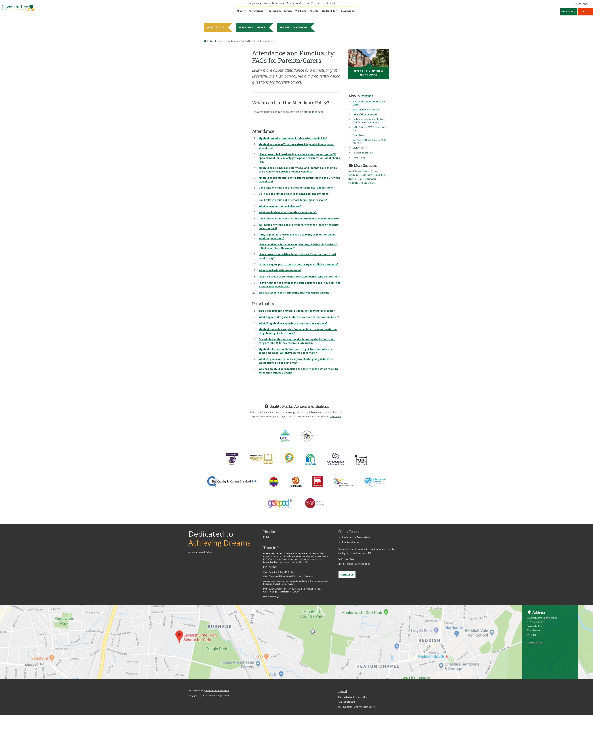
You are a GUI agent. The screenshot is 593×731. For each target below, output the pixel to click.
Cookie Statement (346, 701)
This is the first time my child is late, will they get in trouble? (297, 311)
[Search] (327, 3)
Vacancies (281, 3)
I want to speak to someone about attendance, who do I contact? (299, 276)
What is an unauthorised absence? (280, 206)
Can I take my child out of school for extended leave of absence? (299, 218)
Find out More (269, 596)
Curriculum (275, 10)
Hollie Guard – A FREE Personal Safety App (370, 128)
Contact (307, 3)
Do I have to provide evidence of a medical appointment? (294, 193)
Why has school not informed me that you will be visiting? (295, 292)
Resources (567, 11)
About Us (352, 171)
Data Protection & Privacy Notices (353, 696)
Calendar (267, 3)
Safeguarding (359, 157)
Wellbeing (301, 10)
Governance (347, 10)
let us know (335, 416)
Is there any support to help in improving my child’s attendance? (299, 264)
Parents (314, 10)
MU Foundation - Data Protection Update (356, 706)
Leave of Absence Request (365, 114)
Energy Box (253, 3)
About (240, 10)
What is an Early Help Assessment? (280, 270)
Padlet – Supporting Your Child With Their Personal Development (369, 121)
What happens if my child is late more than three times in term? (299, 317)
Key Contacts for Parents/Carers (356, 537)
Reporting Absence (350, 542)
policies (312, 111)
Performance (256, 10)
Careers (288, 10)
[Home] (205, 41)
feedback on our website (217, 690)
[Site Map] (211, 41)
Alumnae (294, 3)
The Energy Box (368, 182)
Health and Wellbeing (362, 152)
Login (585, 11)
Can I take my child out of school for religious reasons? (293, 200)
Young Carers (359, 135)
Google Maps (534, 642)
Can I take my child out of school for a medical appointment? (297, 187)
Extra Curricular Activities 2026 (366, 109)
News (351, 178)
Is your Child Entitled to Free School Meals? (369, 103)
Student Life (329, 10)
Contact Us (346, 574)
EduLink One (358, 147)
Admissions (363, 171)
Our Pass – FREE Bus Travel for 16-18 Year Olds (369, 141)
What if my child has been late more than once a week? (293, 323)
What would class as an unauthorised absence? (288, 212)
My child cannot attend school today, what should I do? (293, 138)
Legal (383, 174)
